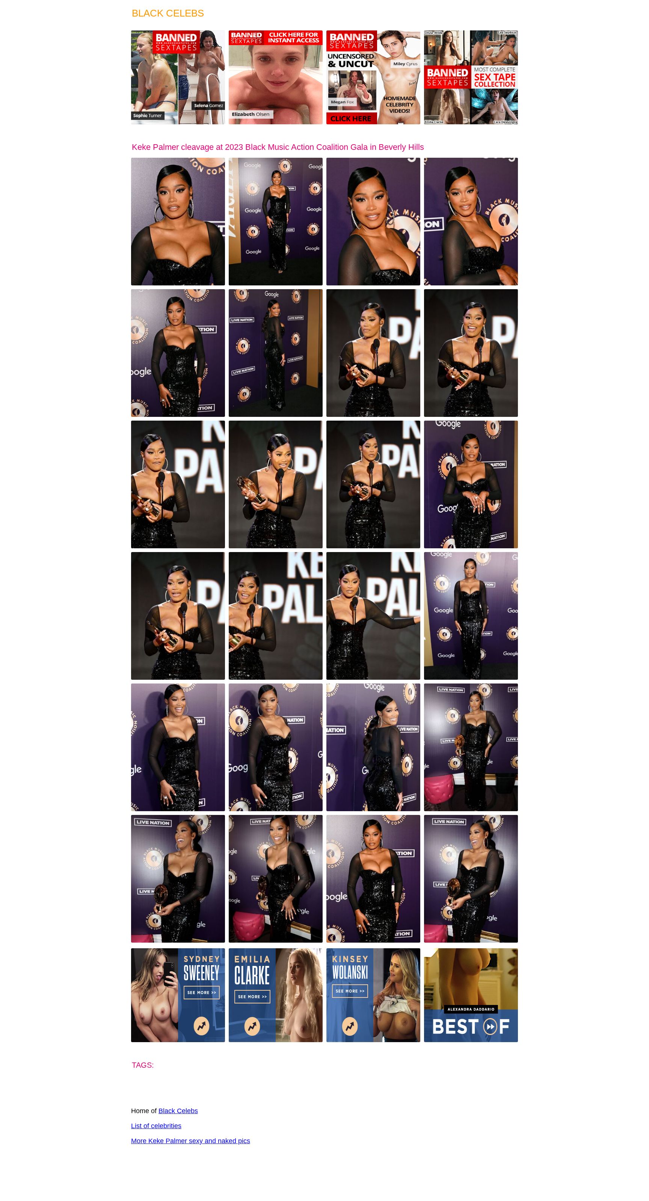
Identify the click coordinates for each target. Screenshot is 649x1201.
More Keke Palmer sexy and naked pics (190, 1141)
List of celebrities (156, 1126)
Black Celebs (178, 1111)
